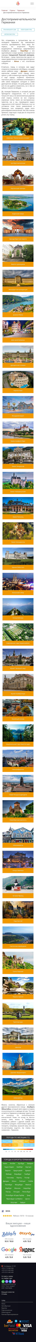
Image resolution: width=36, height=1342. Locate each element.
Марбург (8, 1188)
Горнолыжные (7, 1310)
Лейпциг (22, 1181)
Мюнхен (17, 1188)
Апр (20, 1141)
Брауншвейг (18, 1170)
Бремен (28, 1170)
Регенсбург (26, 1192)
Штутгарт (14, 1202)
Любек (30, 1181)
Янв (4, 1141)
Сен (15, 1145)
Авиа (3, 1304)
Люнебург (8, 1185)
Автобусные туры (9, 34)
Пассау (8, 1192)
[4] (9, 1215)
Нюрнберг (24, 51)
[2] (5, 1215)
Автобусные (6, 1306)
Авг (9, 1145)
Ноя (26, 1145)
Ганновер (10, 1178)
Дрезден (24, 71)
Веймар (9, 1174)
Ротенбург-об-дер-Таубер (15, 1195)
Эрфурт (22, 1202)
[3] (7, 1215)
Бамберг (20, 1167)
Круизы (4, 1308)
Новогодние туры (26, 29)
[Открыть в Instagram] (14, 1281)
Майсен (28, 1185)
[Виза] (3, 1211)
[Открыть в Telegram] (10, 1281)
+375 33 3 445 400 (8, 1272)
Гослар (26, 1178)
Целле (27, 1199)
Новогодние (6, 1312)
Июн (31, 1141)
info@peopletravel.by (9, 1284)
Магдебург (19, 1185)
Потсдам (16, 1192)
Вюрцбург (18, 1174)
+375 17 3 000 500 (8, 1268)
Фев (9, 1141)
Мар (15, 1141)
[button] (32, 3)
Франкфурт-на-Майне (14, 1199)
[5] (11, 1215)
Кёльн (16, 61)
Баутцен (28, 1167)
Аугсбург (21, 1163)
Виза (8, 1211)
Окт (20, 1145)
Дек (31, 1145)
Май (26, 1141)
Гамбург (27, 1174)
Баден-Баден (9, 1167)
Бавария (30, 1163)
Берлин (8, 1170)
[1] (3, 1215)
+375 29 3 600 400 (8, 1270)
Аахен (5, 1163)
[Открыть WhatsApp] (3, 1281)
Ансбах (12, 1163)
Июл (4, 1145)
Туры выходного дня (9, 29)
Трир (28, 1195)
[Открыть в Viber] (6, 1281)
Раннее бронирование (10, 1314)
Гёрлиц (19, 1178)
